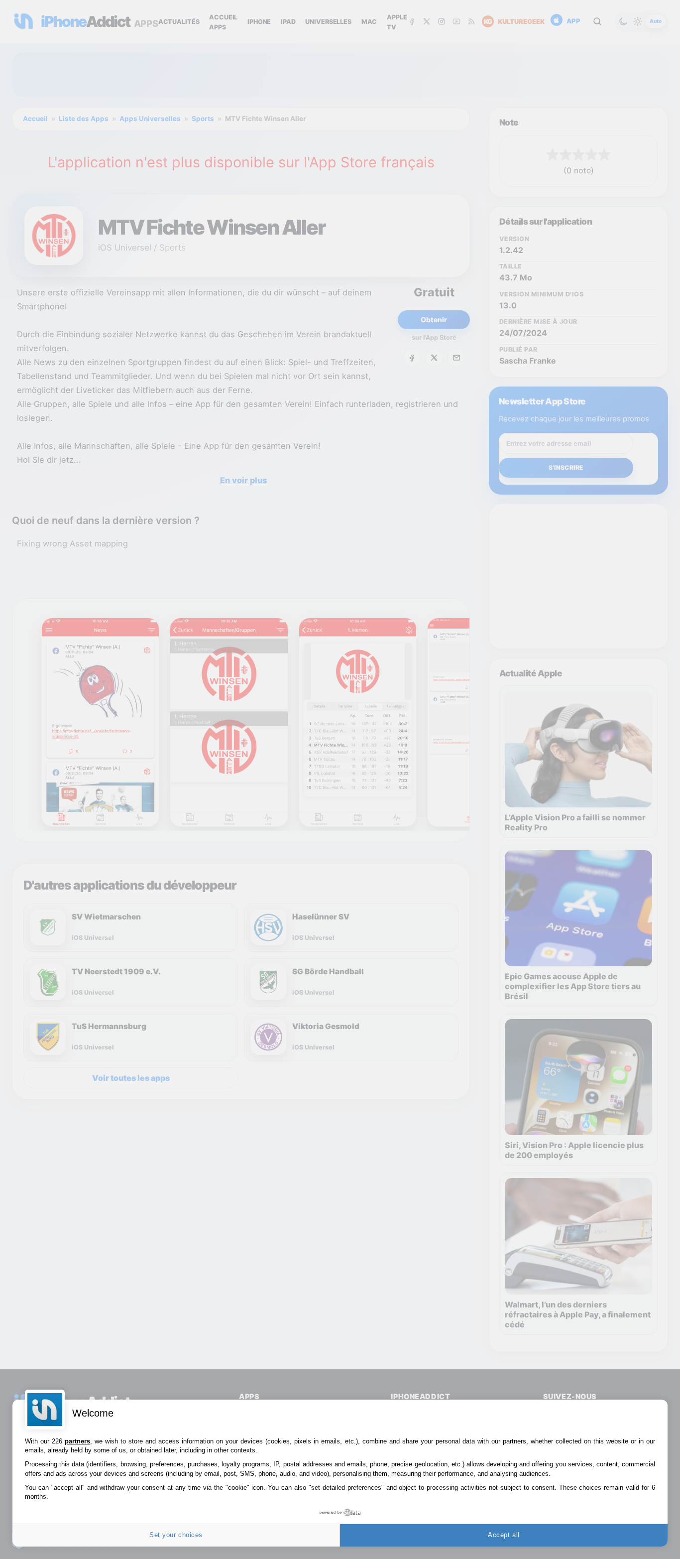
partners (77, 1441)
